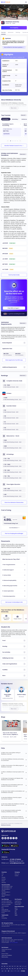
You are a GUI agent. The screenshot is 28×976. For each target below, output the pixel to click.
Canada (3, 877)
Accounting (5, 119)
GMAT (16, 915)
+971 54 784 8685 (14, 942)
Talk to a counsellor (6, 904)
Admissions (10, 32)
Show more (22, 154)
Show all (23, 115)
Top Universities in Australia (6, 892)
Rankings (18, 32)
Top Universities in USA (7, 886)
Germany (4, 882)
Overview (3, 32)
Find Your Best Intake (14, 275)
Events (3, 912)
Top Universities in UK (7, 887)
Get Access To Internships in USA (14, 602)
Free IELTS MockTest (6, 901)
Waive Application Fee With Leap (14, 360)
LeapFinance (18, 901)
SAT (16, 911)
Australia (4, 879)
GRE (16, 913)
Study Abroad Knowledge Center (6, 910)
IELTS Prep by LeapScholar (18, 903)
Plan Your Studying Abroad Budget (14, 533)
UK (2, 875)
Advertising (15, 119)
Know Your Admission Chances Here (14, 502)
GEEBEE (3, 951)
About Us (17, 873)
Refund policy (5, 957)
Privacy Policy (5, 953)
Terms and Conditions (7, 955)
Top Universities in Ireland (6, 895)
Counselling (4, 918)
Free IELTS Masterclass (7, 902)
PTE (16, 912)
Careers (16, 875)
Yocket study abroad (6, 949)
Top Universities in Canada (6, 890)
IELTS (3, 916)
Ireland (3, 880)
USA (3, 873)
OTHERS (23, 971)
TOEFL (16, 909)
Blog (3, 907)
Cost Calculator (5, 906)
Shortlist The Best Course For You (13, 145)
